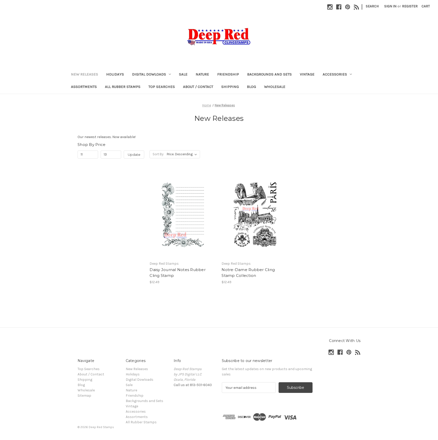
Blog (251, 86)
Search (372, 6)
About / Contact (198, 86)
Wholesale (274, 86)
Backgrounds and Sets (269, 74)
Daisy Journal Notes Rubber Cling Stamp (178, 272)
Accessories (335, 74)
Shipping (230, 86)
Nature (202, 74)
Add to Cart (182, 219)
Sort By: (158, 154)
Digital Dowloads (149, 74)
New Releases (84, 74)
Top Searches (162, 86)
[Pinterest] (347, 7)
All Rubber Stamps (122, 86)
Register (410, 6)
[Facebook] (338, 7)
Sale (183, 74)
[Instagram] (330, 7)
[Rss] (356, 7)
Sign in (390, 6)
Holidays (115, 74)
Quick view (182, 210)
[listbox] (183, 154)
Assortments (84, 86)
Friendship (228, 74)
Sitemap (84, 395)
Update (134, 154)
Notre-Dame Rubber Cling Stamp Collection (248, 272)
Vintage (307, 74)
